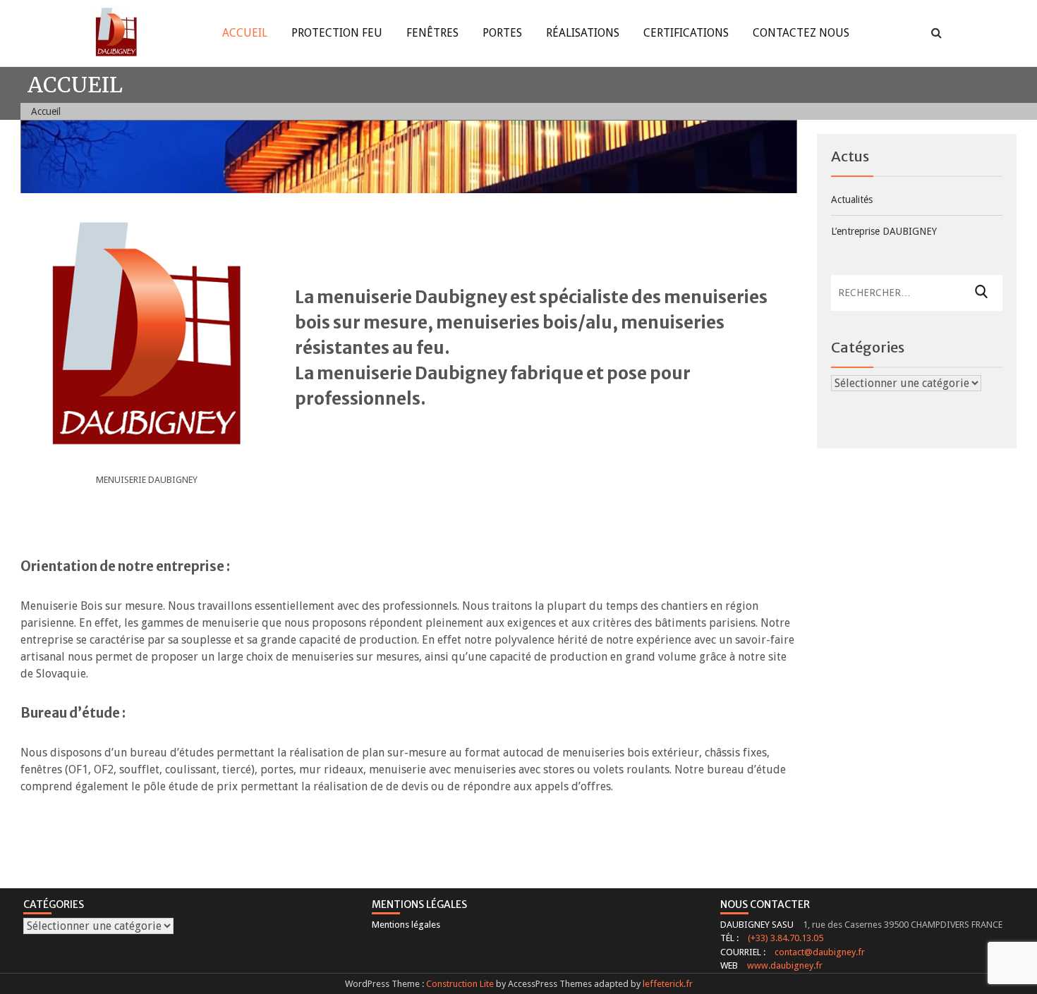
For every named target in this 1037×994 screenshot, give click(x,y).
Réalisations (582, 32)
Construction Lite (460, 983)
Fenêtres (432, 32)
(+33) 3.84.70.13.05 (785, 938)
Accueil (244, 32)
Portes (502, 32)
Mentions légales (406, 924)
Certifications (686, 32)
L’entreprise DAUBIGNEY (884, 231)
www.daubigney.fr (785, 965)
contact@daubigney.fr (820, 952)
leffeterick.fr (668, 983)
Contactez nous (801, 32)
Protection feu (336, 32)
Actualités (852, 199)
